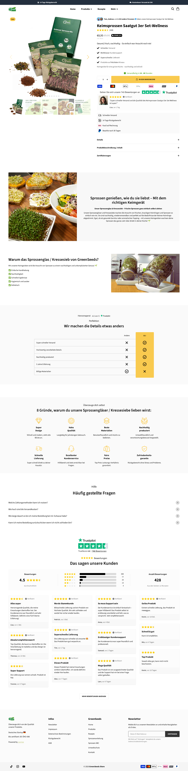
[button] (88, 57)
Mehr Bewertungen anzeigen (94, 696)
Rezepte (101, 9)
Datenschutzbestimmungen (137, 741)
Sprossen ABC (93, 743)
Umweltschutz (94, 747)
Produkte (91, 729)
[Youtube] (23, 766)
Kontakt (91, 752)
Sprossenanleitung (95, 738)
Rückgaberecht (54, 738)
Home (73, 9)
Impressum (52, 729)
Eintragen (172, 734)
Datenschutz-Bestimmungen (59, 734)
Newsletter (52, 724)
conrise (21, 742)
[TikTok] (11, 766)
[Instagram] (17, 766)
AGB (50, 743)
